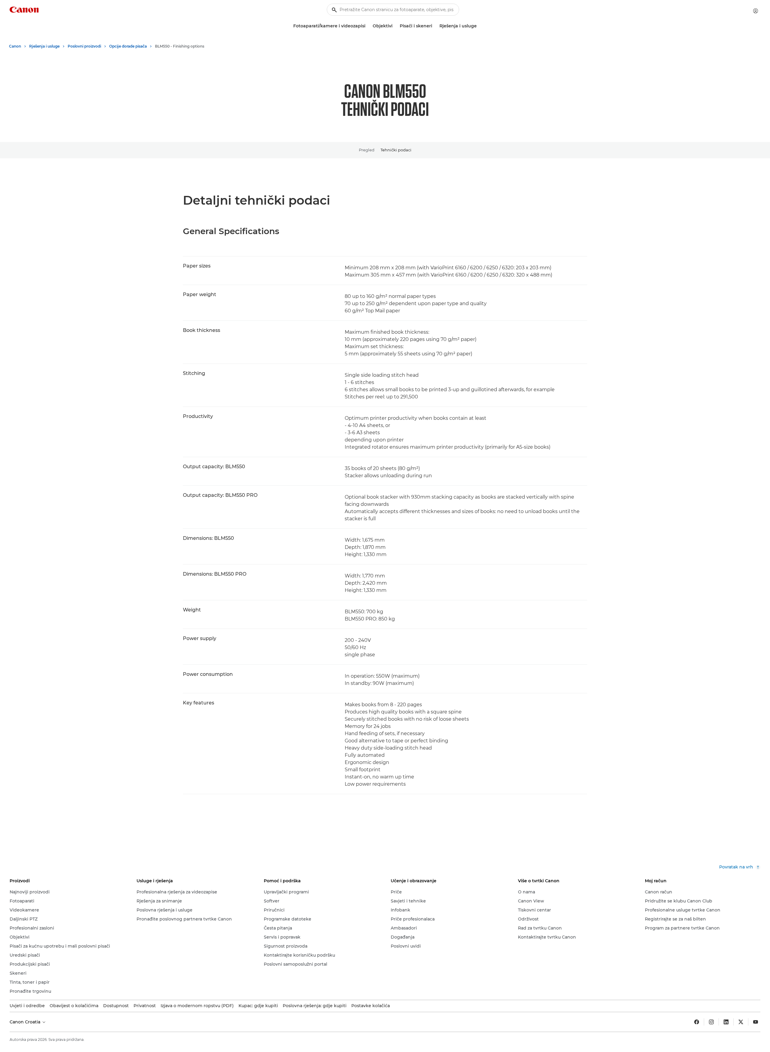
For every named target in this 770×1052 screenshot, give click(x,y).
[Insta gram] (711, 1022)
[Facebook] (696, 1022)
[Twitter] (740, 1022)
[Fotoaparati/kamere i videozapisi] (367, 26)
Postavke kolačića (370, 1005)
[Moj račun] (755, 11)
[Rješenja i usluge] (479, 26)
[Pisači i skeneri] (434, 26)
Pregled (366, 149)
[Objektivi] (395, 26)
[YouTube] (755, 1022)
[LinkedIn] (726, 1022)
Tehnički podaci (395, 149)
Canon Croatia (26, 1022)
